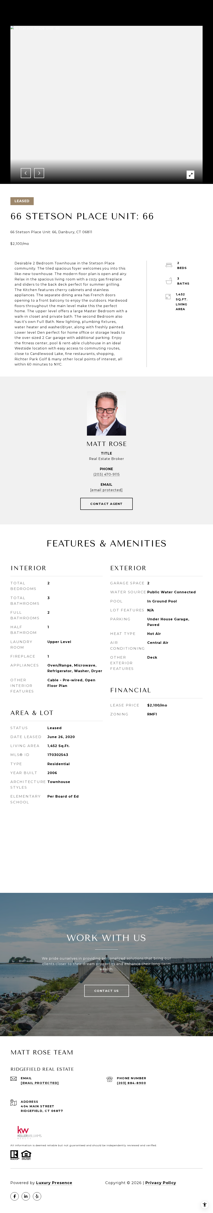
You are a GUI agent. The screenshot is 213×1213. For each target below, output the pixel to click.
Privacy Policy (160, 1183)
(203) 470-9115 (106, 474)
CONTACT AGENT (106, 504)
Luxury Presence (54, 1183)
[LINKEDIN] (26, 1196)
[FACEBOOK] (14, 1196)
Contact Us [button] (106, 991)
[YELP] (37, 1196)
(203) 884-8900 (131, 1083)
